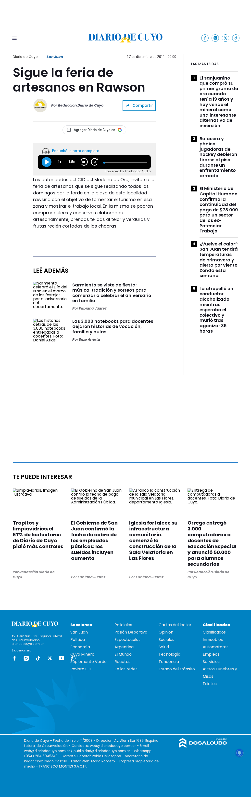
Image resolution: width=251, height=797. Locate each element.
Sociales (166, 639)
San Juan (55, 56)
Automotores (215, 647)
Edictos (210, 684)
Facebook (14, 658)
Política (77, 639)
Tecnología (169, 654)
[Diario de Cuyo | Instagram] (215, 38)
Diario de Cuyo (25, 56)
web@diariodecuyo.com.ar (113, 745)
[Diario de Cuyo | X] (225, 38)
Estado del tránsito (177, 669)
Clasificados (214, 632)
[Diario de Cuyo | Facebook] (205, 38)
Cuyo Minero (82, 654)
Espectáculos (127, 639)
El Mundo (123, 654)
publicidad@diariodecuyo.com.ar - (104, 750)
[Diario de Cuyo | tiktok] (236, 38)
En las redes (126, 669)
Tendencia (169, 661)
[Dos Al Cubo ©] (203, 746)
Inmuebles (213, 639)
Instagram (26, 658)
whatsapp (73, 658)
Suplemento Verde (88, 661)
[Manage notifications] (239, 753)
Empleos (211, 654)
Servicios (211, 661)
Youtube (61, 658)
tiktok (38, 658)
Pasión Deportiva (130, 632)
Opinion (166, 632)
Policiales (123, 625)
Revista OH (80, 669)
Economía (80, 647)
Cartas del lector (175, 625)
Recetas (122, 661)
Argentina (124, 647)
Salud (164, 647)
